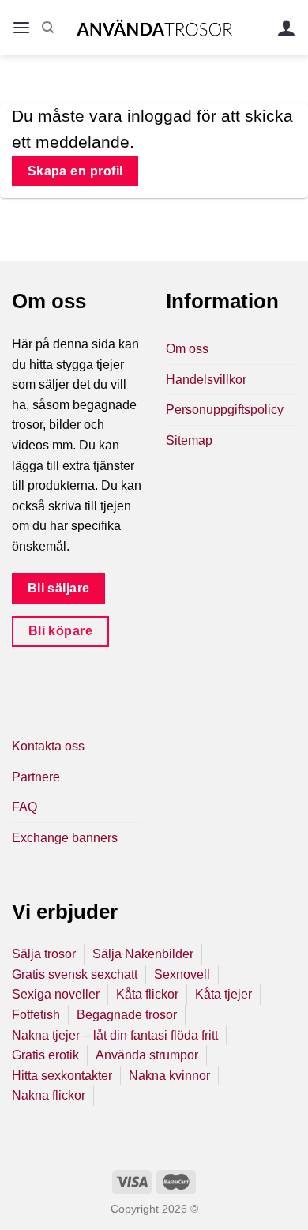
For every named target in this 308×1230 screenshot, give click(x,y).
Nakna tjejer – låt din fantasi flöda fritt (115, 1035)
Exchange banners (65, 837)
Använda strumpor (147, 1055)
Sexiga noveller (56, 994)
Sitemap (189, 440)
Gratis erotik (45, 1055)
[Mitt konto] (286, 28)
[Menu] (21, 28)
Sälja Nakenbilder (142, 954)
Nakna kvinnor (169, 1075)
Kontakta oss (48, 746)
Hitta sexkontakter (62, 1075)
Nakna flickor (48, 1095)
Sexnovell (182, 974)
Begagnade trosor (127, 1014)
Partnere (36, 777)
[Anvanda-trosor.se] (154, 27)
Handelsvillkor (206, 379)
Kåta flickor (147, 994)
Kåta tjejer (223, 994)
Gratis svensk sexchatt (74, 974)
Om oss (187, 348)
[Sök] (48, 28)
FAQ (24, 807)
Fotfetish (36, 1014)
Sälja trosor (44, 954)
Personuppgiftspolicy (225, 409)
